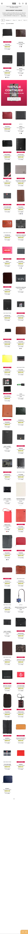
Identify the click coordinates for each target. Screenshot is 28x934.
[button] (14, 798)
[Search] (19, 3)
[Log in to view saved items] (22, 3)
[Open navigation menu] (2, 3)
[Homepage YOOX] (14, 3)
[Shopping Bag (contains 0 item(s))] (26, 3)
